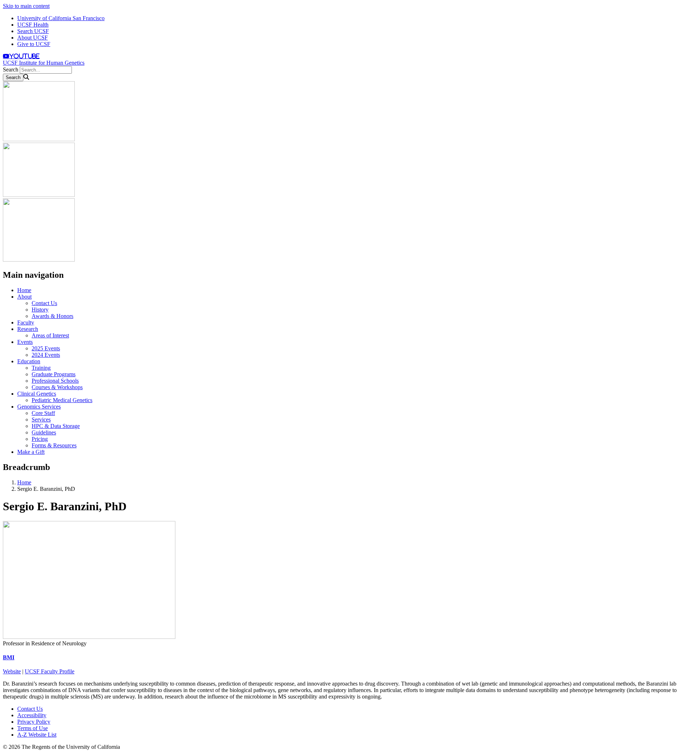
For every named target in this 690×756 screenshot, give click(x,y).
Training (41, 368)
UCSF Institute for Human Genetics (43, 63)
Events (25, 342)
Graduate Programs (53, 374)
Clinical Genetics (36, 394)
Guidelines (44, 432)
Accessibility (31, 715)
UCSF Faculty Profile (49, 671)
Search (10, 69)
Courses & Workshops (57, 387)
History (40, 309)
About (24, 297)
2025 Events (46, 348)
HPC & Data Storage (56, 426)
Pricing (40, 439)
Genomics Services (39, 407)
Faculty (25, 322)
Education (28, 361)
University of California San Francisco (61, 18)
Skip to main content (26, 6)
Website (12, 671)
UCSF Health (33, 25)
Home (24, 290)
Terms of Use (32, 728)
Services (41, 419)
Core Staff (43, 413)
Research (27, 329)
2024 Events (46, 355)
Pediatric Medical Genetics (62, 400)
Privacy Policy (33, 722)
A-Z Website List (36, 735)
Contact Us (44, 303)
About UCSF (32, 37)
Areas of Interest (50, 335)
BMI (8, 657)
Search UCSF (33, 31)
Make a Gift (31, 452)
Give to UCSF (33, 44)
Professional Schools (55, 381)
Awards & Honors (52, 316)
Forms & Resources (54, 445)
